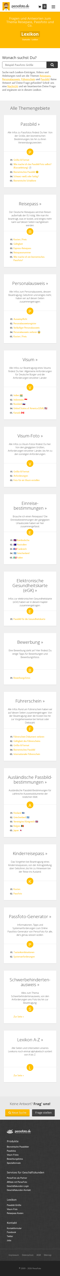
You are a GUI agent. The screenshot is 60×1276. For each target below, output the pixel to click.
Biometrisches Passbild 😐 (26, 171)
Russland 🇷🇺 (19, 403)
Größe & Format (21, 159)
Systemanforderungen (24, 956)
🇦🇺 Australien (20, 544)
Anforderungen (21, 475)
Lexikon (11, 1199)
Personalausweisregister (25, 323)
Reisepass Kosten (15, 1213)
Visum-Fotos (12, 1154)
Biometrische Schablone (25, 180)
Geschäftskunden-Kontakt (19, 1190)
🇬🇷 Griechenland (21, 553)
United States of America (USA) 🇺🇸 (30, 408)
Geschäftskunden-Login (18, 1186)
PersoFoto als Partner (17, 1177)
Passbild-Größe (14, 1205)
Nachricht (12, 86)
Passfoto (18, 893)
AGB (39, 1254)
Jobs (9, 1240)
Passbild (45, 79)
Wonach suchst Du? (19, 57)
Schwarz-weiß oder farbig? (26, 176)
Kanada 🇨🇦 (19, 412)
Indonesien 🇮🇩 (20, 399)
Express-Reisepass (22, 248)
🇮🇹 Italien (18, 557)
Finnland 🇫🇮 (19, 812)
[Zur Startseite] (15, 5)
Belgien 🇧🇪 (19, 825)
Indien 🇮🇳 (18, 395)
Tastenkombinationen (24, 952)
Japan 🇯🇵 (18, 830)
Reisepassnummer (22, 252)
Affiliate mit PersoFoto (17, 1182)
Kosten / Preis (20, 239)
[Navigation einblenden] (53, 6)
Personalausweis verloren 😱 (27, 332)
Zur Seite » (19, 1016)
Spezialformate (14, 1163)
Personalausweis (11, 79)
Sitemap (47, 1254)
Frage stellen (43, 1112)
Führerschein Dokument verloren (29, 736)
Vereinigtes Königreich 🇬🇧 (26, 821)
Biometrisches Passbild (24, 749)
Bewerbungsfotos (22, 677)
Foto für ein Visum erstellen (27, 480)
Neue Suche (18, 1112)
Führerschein (28, 79)
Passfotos (11, 1150)
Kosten (17, 889)
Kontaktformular (14, 1228)
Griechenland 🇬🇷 (21, 817)
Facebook (11, 1232)
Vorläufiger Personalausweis (27, 327)
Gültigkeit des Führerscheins (27, 741)
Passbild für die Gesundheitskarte (29, 619)
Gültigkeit (18, 243)
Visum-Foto (12, 1209)
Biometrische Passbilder (18, 1146)
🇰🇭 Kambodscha (21, 540)
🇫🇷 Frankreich (20, 548)
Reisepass (45, 75)
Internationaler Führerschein (27, 754)
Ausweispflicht (20, 319)
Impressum (14, 1254)
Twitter (10, 1236)
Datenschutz (27, 1254)
